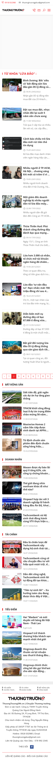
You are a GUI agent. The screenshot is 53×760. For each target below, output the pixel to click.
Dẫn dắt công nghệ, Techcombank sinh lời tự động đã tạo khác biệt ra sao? (36, 577)
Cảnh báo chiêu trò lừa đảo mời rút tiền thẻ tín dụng (36, 142)
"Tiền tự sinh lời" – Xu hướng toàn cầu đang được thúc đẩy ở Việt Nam (36, 593)
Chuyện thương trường (9, 690)
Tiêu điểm (11, 609)
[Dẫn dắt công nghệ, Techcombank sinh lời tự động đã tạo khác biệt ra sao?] (12, 578)
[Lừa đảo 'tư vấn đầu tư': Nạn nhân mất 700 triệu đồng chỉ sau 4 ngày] (12, 289)
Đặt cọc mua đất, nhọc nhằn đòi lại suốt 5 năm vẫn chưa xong (36, 113)
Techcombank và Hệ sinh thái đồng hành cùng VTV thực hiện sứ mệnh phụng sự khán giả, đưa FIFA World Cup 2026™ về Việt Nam (36, 518)
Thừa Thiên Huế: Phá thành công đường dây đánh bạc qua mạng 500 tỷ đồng (36, 230)
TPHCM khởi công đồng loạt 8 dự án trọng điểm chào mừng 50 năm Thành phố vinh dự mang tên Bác (37, 411)
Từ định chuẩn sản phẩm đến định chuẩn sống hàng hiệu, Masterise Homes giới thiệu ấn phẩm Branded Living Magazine (36, 443)
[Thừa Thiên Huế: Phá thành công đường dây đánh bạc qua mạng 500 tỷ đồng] (12, 230)
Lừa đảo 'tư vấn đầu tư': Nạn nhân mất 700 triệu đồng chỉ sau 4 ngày (36, 288)
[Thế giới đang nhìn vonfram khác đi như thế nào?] (12, 488)
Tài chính (11, 534)
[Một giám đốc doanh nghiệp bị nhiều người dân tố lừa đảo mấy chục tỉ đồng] (12, 201)
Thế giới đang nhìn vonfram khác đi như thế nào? (35, 486)
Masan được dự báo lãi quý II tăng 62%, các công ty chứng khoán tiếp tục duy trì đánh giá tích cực (36, 470)
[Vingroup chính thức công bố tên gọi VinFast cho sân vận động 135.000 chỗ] (12, 669)
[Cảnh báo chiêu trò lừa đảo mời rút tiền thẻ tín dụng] (12, 143)
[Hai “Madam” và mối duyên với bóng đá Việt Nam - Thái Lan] (12, 621)
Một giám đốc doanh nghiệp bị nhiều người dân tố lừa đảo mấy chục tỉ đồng (36, 201)
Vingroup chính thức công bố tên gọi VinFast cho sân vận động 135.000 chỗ (36, 668)
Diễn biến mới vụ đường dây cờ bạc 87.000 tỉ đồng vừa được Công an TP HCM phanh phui (36, 317)
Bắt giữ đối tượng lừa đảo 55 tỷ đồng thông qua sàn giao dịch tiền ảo (36, 346)
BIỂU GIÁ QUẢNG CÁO (37, 756)
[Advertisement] (26, 42)
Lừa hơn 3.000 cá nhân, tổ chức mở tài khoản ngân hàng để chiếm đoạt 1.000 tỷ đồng (37, 259)
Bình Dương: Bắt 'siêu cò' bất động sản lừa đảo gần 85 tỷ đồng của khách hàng (36, 84)
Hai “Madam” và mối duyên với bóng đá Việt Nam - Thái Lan (36, 620)
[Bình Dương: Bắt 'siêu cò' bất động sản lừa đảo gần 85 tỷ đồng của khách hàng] (12, 85)
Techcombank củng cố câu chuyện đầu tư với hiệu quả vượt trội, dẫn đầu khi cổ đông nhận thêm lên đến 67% (37, 561)
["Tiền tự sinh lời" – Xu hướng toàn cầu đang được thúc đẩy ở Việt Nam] (12, 594)
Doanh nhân (13, 459)
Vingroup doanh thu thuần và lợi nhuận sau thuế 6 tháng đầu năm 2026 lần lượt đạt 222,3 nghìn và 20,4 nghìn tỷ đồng (36, 652)
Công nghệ (43, 690)
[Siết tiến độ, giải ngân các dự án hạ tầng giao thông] (12, 397)
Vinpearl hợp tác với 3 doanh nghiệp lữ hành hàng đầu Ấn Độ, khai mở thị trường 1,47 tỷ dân (36, 502)
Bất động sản (14, 384)
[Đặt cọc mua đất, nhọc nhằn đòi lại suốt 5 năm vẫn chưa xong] (12, 114)
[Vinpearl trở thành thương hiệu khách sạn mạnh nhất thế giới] (12, 637)
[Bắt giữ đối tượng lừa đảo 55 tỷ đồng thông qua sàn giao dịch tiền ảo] (12, 347)
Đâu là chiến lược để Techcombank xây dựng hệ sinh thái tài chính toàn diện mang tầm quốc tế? (36, 545)
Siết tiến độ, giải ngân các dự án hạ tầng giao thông (36, 395)
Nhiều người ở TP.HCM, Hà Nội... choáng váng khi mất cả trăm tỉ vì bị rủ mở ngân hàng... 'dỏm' (36, 171)
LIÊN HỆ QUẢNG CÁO (15, 756)
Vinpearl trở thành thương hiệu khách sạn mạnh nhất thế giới (37, 636)
